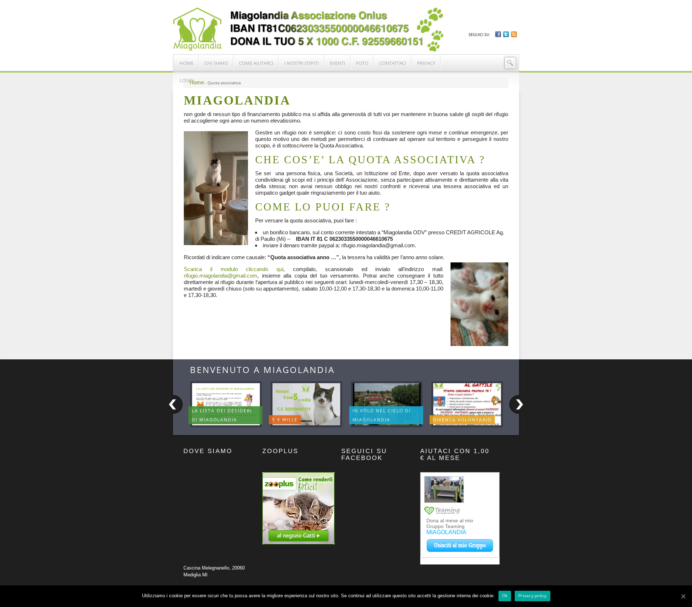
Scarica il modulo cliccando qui (233, 269)
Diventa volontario (462, 420)
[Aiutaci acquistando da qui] (298, 542)
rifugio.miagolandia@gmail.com (220, 276)
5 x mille (285, 420)
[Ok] (683, 596)
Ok (505, 596)
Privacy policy (532, 596)
